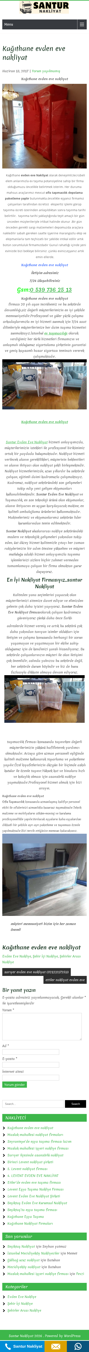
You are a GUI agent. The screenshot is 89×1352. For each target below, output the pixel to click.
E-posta (9, 1058)
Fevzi (80, 1273)
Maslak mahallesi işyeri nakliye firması (38, 1148)
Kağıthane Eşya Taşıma (25, 1216)
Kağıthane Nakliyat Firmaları (30, 1223)
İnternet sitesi (13, 1071)
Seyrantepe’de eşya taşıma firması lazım (39, 1141)
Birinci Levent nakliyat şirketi (30, 1162)
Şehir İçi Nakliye (45, 956)
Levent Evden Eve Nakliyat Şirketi (33, 1196)
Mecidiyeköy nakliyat (23, 1267)
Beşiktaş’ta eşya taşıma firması (32, 1210)
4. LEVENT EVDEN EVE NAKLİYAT (32, 1175)
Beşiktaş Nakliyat (21, 1246)
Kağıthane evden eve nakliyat (30, 1128)
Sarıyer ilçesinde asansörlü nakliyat (35, 1155)
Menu (8, 24)
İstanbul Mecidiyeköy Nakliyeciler (33, 1253)
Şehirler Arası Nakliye (24, 1310)
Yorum (8, 1010)
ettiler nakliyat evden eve (65, 980)
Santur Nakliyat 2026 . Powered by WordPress (45, 1336)
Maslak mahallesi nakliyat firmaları (35, 1134)
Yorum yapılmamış (46, 71)
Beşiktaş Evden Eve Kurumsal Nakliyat (37, 1203)
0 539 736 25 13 (51, 289)
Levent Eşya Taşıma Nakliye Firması (35, 1189)
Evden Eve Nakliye (16, 956)
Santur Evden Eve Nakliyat (27, 442)
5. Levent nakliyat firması (27, 1169)
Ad (5, 1046)
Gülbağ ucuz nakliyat (23, 1260)
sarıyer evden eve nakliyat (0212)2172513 (36, 972)
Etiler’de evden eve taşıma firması (34, 1182)
